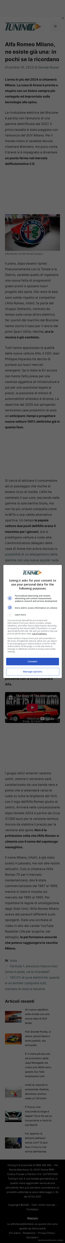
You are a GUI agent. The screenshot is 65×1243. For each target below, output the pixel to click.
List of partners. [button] (39, 633)
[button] (33, 614)
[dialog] (32, 621)
